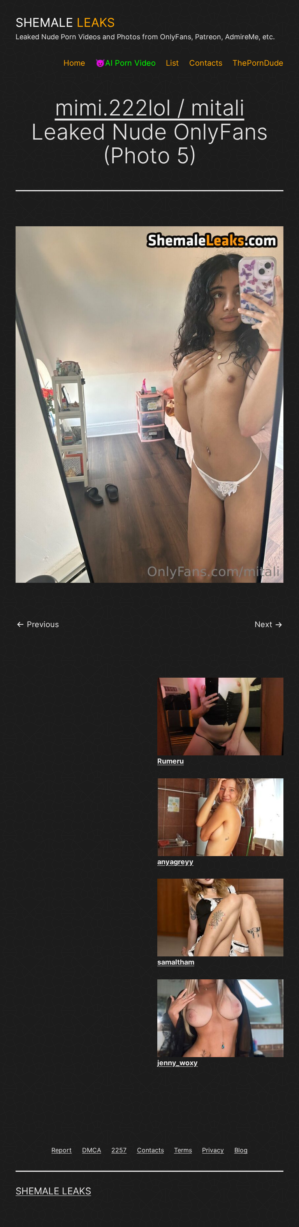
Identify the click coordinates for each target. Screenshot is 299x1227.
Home (74, 63)
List (172, 63)
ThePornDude (257, 63)
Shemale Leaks (53, 1191)
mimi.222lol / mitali (149, 107)
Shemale (65, 22)
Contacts (205, 63)
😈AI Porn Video (125, 63)
